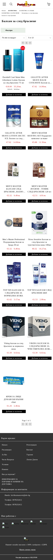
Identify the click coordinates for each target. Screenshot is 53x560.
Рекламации (7, 450)
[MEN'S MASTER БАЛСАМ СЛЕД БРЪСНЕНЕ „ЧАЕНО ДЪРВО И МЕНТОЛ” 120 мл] (13, 169)
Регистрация (31, 445)
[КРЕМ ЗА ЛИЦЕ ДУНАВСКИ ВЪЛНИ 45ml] (13, 379)
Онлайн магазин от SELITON (26, 557)
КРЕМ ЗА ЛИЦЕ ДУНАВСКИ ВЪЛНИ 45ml (13, 399)
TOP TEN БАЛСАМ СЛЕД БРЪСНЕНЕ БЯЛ (39, 291)
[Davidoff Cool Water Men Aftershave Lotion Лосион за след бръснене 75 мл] (13, 60)
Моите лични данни (27, 550)
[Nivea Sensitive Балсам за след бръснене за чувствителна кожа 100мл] (39, 222)
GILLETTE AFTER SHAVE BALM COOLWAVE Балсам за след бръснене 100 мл (39, 80)
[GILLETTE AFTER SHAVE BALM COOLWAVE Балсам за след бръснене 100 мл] (39, 60)
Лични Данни (32, 460)
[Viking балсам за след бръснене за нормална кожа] (13, 326)
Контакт (29, 450)
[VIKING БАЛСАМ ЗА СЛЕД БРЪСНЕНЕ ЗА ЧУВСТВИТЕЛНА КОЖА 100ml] (39, 326)
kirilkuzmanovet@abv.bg (20, 495)
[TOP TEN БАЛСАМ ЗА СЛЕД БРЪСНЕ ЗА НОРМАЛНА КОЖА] (14, 274)
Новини (5, 469)
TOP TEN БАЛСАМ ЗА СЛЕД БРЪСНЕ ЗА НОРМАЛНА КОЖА (13, 293)
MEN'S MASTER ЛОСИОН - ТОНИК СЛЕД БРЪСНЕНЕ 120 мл (39, 189)
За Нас (4, 455)
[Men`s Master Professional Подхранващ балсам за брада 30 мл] (13, 222)
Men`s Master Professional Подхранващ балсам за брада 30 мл (13, 242)
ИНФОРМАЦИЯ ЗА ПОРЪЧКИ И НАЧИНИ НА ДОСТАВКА (13, 481)
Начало (4, 445)
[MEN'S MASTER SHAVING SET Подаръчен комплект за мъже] (39, 116)
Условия (5, 464)
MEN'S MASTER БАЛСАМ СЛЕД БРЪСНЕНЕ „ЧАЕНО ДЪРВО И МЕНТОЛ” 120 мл (13, 189)
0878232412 (17, 500)
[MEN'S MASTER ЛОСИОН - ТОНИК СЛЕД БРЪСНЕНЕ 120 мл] (39, 169)
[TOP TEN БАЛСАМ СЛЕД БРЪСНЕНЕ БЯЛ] (39, 274)
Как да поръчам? (8, 474)
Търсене (29, 455)
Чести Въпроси (8, 460)
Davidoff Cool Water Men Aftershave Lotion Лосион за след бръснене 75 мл (13, 80)
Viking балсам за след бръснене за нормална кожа (14, 346)
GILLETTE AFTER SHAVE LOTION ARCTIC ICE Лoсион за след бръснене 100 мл (14, 136)
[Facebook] (4, 510)
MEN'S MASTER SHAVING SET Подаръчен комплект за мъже (39, 136)
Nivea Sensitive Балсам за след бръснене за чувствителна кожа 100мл (39, 242)
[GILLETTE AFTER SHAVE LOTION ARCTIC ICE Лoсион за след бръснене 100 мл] (13, 116)
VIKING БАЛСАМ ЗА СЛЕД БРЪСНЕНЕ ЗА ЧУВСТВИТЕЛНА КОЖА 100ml (39, 346)
